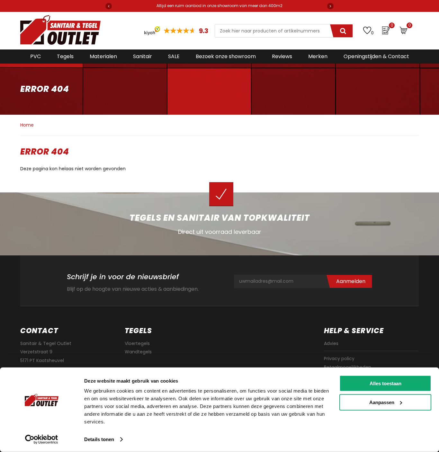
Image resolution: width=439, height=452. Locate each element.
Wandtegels (138, 352)
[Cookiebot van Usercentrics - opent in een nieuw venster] (41, 439)
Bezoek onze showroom (226, 56)
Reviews (282, 56)
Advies (331, 343)
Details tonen (99, 439)
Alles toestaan (385, 383)
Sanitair (142, 56)
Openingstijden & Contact (376, 56)
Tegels (65, 56)
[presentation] (108, 6)
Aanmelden (350, 281)
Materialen (103, 56)
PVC (35, 56)
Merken (317, 56)
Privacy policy (339, 358)
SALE (174, 56)
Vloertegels (137, 343)
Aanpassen (381, 402)
